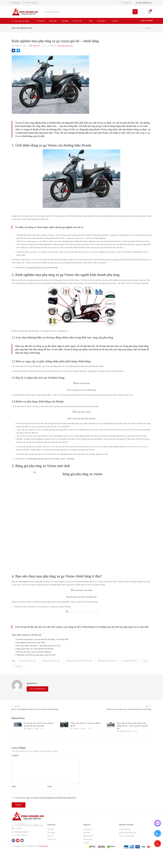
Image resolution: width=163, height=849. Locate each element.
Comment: (15, 755)
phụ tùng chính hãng (129, 661)
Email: (49, 786)
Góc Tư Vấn (77, 21)
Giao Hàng (101, 21)
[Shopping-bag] (22, 840)
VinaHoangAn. (43, 846)
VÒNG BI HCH (124, 829)
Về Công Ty (87, 829)
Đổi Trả (50, 836)
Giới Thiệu (53, 21)
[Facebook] (13, 840)
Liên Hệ (115, 21)
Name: (14, 786)
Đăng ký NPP (88, 836)
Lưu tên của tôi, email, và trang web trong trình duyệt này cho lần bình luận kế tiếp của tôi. (46, 798)
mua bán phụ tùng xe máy (51, 661)
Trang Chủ (41, 21)
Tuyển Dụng (87, 839)
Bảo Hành (86, 833)
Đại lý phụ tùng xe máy (28, 661)
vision (144, 661)
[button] (149, 11)
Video (91, 21)
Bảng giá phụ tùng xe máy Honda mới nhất (43, 268)
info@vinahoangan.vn (22, 832)
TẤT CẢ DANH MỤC (127, 836)
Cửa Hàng (64, 21)
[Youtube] (17, 840)
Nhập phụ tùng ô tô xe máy (107, 661)
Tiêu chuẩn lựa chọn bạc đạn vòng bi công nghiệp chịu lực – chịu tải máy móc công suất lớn (132, 725)
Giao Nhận (51, 833)
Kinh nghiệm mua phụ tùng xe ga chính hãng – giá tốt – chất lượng (51, 459)
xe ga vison (18, 666)
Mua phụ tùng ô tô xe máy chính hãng (79, 661)
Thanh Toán (51, 839)
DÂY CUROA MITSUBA (128, 833)
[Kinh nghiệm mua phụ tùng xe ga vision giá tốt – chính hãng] (13, 50)
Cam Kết (50, 829)
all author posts (37, 689)
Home (14, 28)
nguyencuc (36, 46)
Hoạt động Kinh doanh (24, 28)
